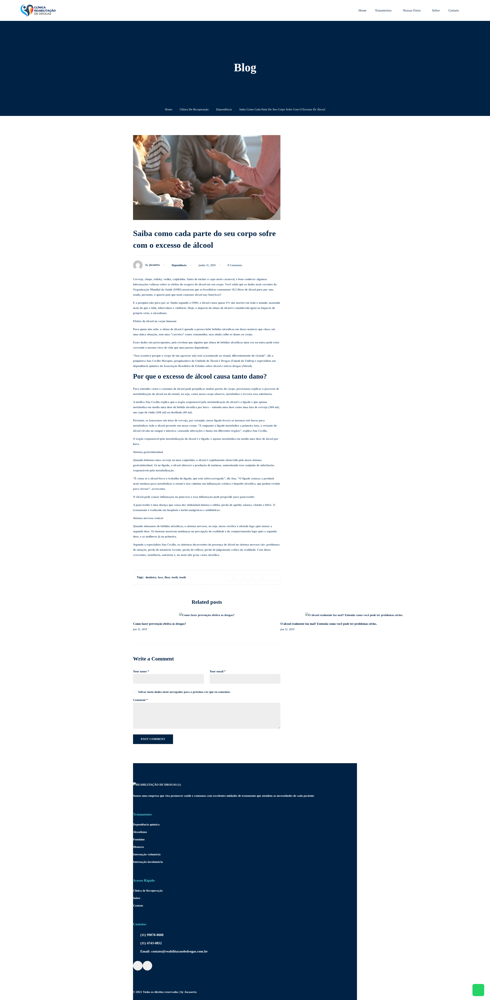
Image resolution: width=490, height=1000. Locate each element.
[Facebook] (229, 577)
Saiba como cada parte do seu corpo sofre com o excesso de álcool (388, 276)
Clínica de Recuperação (194, 109)
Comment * (140, 699)
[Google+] (248, 577)
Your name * (141, 671)
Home (168, 109)
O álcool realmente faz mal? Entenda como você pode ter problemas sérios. (328, 623)
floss (167, 577)
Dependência (224, 109)
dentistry (150, 577)
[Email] (276, 577)
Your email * (218, 671)
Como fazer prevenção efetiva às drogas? (159, 623)
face (160, 577)
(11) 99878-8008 (151, 935)
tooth (182, 577)
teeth (175, 577)
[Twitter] (238, 577)
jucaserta (154, 264)
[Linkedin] (267, 577)
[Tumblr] (257, 577)
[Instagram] (147, 965)
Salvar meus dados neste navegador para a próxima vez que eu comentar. (184, 691)
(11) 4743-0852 (151, 943)
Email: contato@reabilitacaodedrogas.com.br (174, 951)
